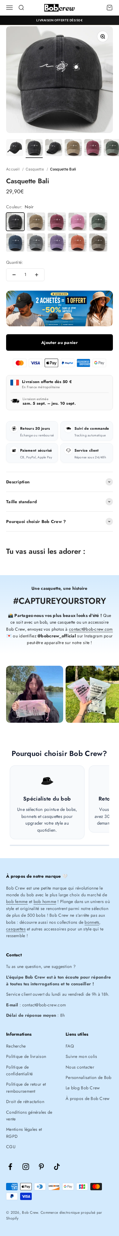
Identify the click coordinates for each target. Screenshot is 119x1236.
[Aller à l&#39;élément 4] (73, 148)
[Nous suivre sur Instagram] (26, 1167)
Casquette (35, 169)
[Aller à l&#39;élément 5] (92, 148)
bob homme (45, 901)
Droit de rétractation (25, 1101)
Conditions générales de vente (29, 1115)
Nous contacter (80, 1067)
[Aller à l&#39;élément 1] (14, 148)
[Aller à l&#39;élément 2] (34, 148)
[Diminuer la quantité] (14, 275)
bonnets (92, 922)
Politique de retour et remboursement (26, 1087)
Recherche (16, 1046)
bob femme (17, 901)
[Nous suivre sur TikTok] (57, 1167)
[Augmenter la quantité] (36, 275)
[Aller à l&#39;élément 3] (53, 148)
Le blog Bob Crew (83, 1088)
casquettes (16, 929)
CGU (11, 1147)
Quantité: (14, 262)
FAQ (70, 1046)
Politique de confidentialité (19, 1070)
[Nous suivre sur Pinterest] (41, 1167)
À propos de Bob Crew (88, 1098)
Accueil (13, 169)
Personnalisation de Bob (88, 1077)
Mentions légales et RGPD (24, 1132)
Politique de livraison (26, 1056)
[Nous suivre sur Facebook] (10, 1167)
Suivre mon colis (81, 1056)
